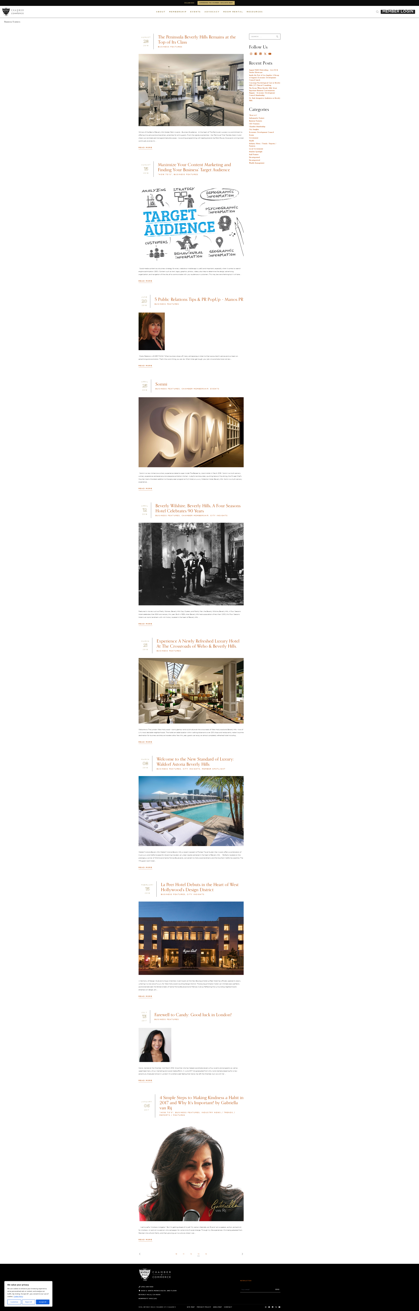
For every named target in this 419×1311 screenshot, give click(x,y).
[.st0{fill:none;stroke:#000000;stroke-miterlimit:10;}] (377, 12)
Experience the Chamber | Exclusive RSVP (216, 2)
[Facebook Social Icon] (269, 1307)
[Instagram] (251, 54)
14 (206, 1254)
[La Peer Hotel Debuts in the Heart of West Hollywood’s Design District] (191, 938)
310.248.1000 (189, 3)
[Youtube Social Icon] (279, 1307)
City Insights (219, 515)
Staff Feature (254, 154)
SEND (277, 1289)
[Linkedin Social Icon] (273, 1307)
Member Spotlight (214, 769)
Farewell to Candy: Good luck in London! (193, 1015)
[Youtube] (270, 54)
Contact (228, 1307)
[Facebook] (256, 54)
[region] (28, 1294)
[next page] (242, 1254)
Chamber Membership (195, 389)
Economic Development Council (261, 132)
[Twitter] (265, 54)
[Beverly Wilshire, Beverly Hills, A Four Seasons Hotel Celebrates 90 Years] (191, 564)
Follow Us (258, 47)
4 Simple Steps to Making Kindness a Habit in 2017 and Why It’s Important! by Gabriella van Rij (202, 1103)
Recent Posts (260, 63)
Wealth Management (256, 163)
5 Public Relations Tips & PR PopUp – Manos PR (199, 299)
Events (214, 389)
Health (251, 141)
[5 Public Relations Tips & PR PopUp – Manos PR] (152, 331)
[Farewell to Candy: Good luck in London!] (155, 1045)
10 (176, 1254)
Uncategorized (254, 160)
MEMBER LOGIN (397, 11)
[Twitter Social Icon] (276, 1307)
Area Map (217, 1307)
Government (253, 138)
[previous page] (140, 1254)
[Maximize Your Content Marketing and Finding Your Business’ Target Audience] (191, 222)
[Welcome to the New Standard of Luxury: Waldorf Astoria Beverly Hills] (191, 811)
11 (183, 1254)
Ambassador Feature (256, 118)
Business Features (12, 22)
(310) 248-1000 (147, 1286)
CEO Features (254, 124)
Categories (259, 109)
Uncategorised (254, 157)
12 (191, 1254)
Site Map (191, 1307)
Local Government (256, 149)
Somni (161, 384)
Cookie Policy (18, 1296)
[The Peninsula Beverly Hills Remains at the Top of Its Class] (191, 90)
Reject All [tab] (28, 1302)
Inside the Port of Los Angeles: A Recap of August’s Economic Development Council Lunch (264, 78)
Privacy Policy (204, 1307)
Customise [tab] (14, 1302)
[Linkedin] (261, 54)
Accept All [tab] (42, 1302)
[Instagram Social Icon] (266, 1307)
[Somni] (191, 432)
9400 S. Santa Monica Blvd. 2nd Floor (159, 1290)
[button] (160, 11)
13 (198, 1254)
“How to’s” (165, 174)
